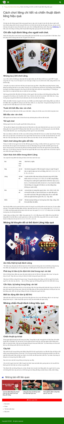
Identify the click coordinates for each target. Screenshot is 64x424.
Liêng (18, 7)
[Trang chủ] (4, 2)
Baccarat (7, 404)
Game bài (13, 7)
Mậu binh (6, 411)
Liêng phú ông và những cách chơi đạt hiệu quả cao (31, 392)
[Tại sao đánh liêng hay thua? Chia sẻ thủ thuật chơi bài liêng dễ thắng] (12, 381)
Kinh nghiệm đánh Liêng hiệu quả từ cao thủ (51, 392)
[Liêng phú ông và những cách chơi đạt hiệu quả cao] (32, 381)
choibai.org (55, 27)
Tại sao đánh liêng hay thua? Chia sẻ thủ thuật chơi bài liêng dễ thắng (11, 393)
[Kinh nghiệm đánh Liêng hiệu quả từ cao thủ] (52, 381)
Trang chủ (7, 7)
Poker (6, 406)
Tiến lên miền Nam (9, 409)
